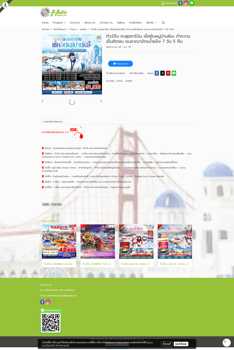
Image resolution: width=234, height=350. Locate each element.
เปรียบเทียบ (138, 73)
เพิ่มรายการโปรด (116, 73)
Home (45, 23)
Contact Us (106, 23)
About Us (89, 23)
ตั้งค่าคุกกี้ (167, 344)
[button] (163, 22)
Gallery (121, 23)
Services (75, 23)
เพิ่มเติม (150, 23)
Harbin (129, 81)
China (119, 81)
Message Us (122, 63)
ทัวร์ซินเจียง (135, 23)
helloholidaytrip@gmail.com (62, 295)
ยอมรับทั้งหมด (181, 344)
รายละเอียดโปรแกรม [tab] (52, 121)
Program (58, 23)
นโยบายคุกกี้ (64, 345)
